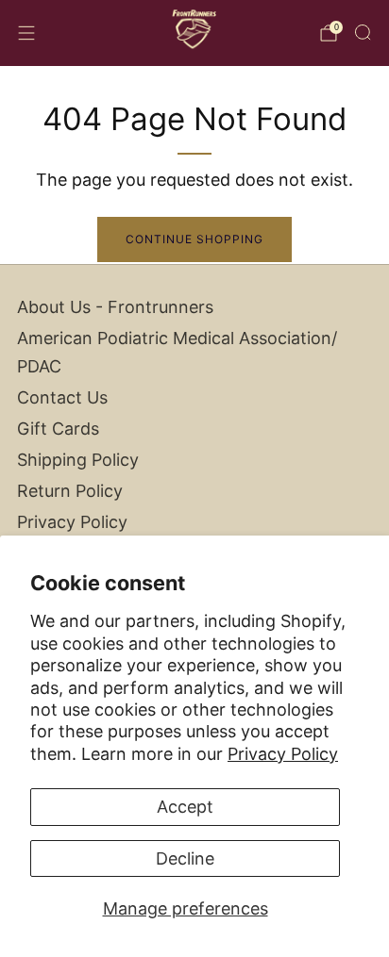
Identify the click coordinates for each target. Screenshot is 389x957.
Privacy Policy (283, 754)
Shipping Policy (78, 460)
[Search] (362, 32)
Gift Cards (58, 428)
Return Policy (70, 491)
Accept (185, 807)
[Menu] (26, 33)
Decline (185, 858)
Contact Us (62, 397)
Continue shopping (194, 239)
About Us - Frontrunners (115, 307)
